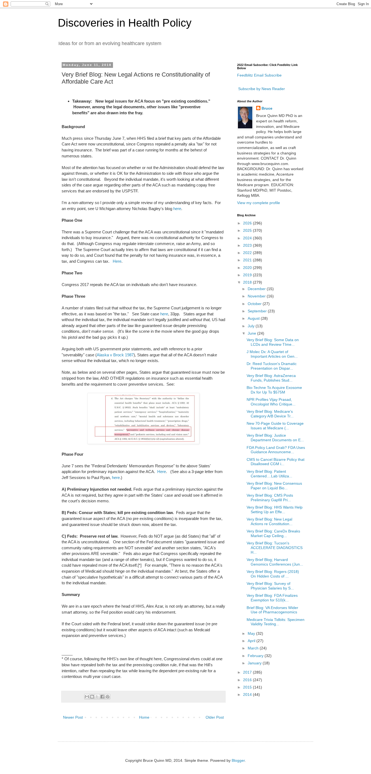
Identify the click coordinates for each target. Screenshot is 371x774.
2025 (248, 230)
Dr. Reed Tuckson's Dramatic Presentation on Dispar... (272, 365)
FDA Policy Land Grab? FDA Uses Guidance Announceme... (276, 449)
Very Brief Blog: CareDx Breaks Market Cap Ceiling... (273, 533)
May (252, 633)
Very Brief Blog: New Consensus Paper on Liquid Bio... (274, 485)
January (255, 663)
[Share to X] (97, 696)
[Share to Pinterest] (107, 696)
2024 (248, 238)
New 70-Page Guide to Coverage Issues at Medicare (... (275, 425)
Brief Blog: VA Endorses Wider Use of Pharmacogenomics (272, 609)
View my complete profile (258, 203)
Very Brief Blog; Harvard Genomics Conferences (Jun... (275, 561)
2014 (248, 694)
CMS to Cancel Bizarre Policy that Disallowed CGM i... (275, 461)
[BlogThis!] (92, 696)
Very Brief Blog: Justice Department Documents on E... (275, 437)
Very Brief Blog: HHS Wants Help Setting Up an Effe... (275, 509)
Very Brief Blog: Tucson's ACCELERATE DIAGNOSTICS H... (275, 547)
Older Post (215, 717)
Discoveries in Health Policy (124, 23)
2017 (248, 672)
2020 (248, 267)
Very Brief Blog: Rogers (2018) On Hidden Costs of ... (273, 573)
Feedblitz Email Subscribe (259, 75)
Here (117, 261)
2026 (248, 223)
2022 (248, 252)
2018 (248, 282)
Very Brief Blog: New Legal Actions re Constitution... (270, 521)
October (255, 304)
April (252, 641)
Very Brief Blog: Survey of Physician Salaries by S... (270, 585)
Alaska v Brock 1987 (115, 355)
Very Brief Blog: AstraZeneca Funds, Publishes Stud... (271, 377)
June (252, 333)
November (257, 296)
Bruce (267, 108)
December (257, 289)
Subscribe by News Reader (261, 89)
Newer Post (73, 717)
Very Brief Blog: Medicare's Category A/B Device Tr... (270, 413)
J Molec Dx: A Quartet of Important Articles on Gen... (272, 354)
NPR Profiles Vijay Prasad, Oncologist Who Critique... (271, 401)
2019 (248, 275)
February (256, 656)
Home (144, 717)
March (254, 648)
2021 (248, 260)
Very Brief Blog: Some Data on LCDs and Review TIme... (273, 342)
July (252, 326)
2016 (248, 680)
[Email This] (87, 696)
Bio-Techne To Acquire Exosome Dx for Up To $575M (274, 389)
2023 (248, 245)
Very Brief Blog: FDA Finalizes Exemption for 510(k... (272, 597)
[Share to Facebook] (102, 696)
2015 (248, 687)
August (254, 318)
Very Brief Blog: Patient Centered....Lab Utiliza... (269, 473)
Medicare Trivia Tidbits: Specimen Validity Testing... (275, 621)
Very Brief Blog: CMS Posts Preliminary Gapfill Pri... (270, 497)
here (177, 208)
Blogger (238, 760)
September (258, 311)
